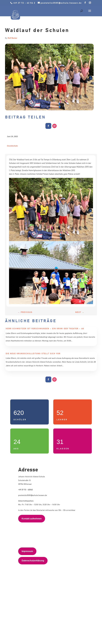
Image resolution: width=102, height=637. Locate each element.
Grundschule (12, 146)
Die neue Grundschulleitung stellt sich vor (33, 354)
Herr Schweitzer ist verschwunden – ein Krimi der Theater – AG (45, 329)
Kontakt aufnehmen (32, 518)
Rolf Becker (12, 38)
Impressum (27, 551)
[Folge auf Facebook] (48, 126)
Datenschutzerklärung (33, 560)
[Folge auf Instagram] (54, 126)
